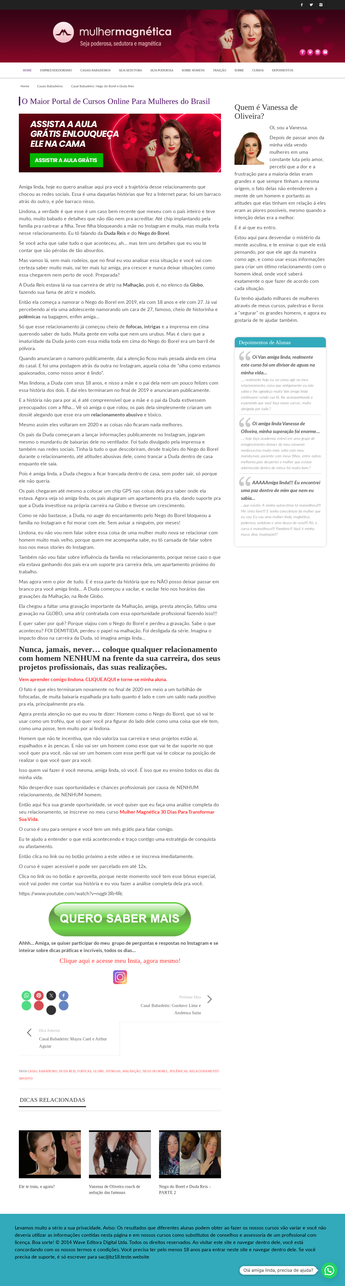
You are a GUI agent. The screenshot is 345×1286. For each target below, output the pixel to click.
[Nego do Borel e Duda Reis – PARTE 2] (190, 1154)
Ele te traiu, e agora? (37, 1186)
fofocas (84, 1071)
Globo (98, 1071)
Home (24, 86)
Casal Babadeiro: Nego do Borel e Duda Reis (102, 86)
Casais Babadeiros (50, 86)
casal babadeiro (42, 1071)
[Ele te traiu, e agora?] (50, 1154)
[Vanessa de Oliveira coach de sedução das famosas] (120, 1154)
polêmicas (179, 1071)
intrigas (113, 1071)
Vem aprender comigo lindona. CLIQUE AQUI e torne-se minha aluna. (93, 679)
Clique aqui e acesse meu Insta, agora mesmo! (120, 960)
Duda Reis (67, 1071)
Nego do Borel (155, 1071)
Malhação (132, 1071)
